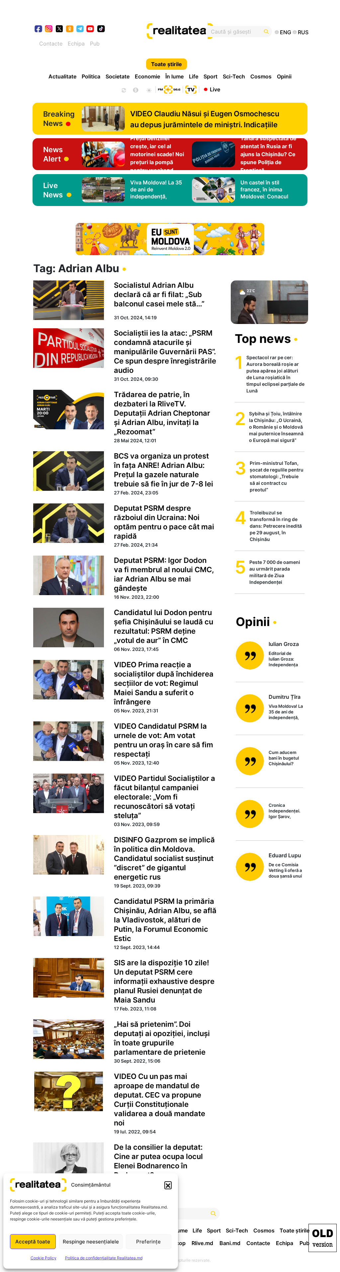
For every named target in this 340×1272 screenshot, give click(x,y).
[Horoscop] (123, 89)
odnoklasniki (70, 29)
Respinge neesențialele (91, 1241)
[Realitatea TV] (191, 88)
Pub (95, 43)
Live (215, 89)
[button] (168, 1185)
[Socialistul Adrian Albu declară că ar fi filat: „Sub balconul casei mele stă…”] (68, 300)
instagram (49, 29)
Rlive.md (202, 1243)
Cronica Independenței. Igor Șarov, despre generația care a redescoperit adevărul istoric (285, 811)
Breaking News (59, 119)
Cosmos (261, 76)
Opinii (284, 76)
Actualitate (62, 76)
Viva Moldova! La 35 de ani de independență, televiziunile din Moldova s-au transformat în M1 (286, 712)
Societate (117, 76)
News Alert (53, 154)
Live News (53, 190)
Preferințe (148, 1241)
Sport (210, 76)
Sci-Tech (234, 76)
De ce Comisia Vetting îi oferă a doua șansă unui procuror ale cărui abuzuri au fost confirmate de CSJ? (285, 871)
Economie (147, 76)
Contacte (50, 43)
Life (193, 76)
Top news (263, 338)
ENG (285, 32)
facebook (39, 29)
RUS (303, 32)
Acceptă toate (32, 1241)
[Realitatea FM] (169, 88)
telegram (80, 29)
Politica (91, 76)
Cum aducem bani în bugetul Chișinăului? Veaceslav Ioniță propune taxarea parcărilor (285, 758)
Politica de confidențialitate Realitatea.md (103, 1257)
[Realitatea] (184, 31)
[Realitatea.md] (322, 1238)
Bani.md (229, 1243)
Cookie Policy (43, 1257)
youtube (90, 29)
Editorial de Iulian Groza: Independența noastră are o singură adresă (284, 659)
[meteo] (149, 89)
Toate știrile (166, 64)
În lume (174, 76)
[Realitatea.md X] (59, 28)
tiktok (101, 29)
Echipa (76, 43)
